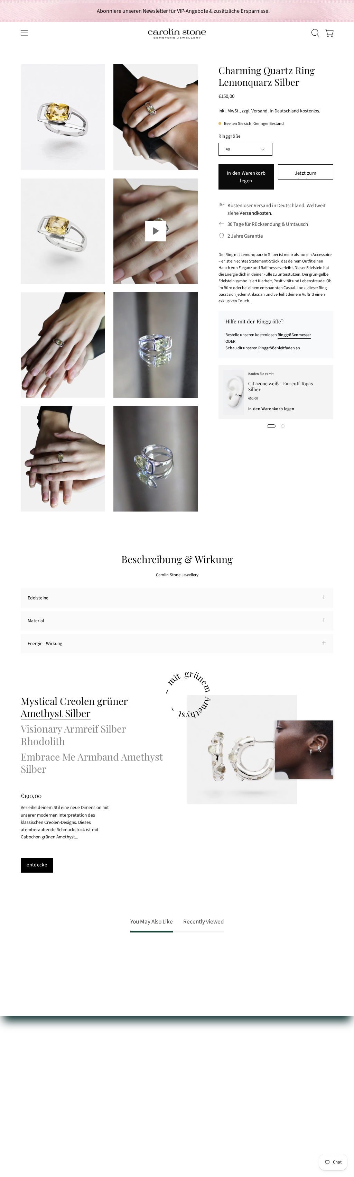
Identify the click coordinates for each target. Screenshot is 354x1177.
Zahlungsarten (35, 1060)
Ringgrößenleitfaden (276, 348)
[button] (314, 33)
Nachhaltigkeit (100, 1077)
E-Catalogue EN (101, 1068)
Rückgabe (30, 1080)
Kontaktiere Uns (37, 1051)
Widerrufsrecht (35, 1089)
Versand (259, 111)
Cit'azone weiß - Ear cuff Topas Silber (281, 386)
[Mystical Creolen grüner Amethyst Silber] (242, 749)
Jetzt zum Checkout (305, 174)
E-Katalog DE (98, 1058)
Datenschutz (33, 1109)
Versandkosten (255, 213)
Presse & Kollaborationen (111, 1087)
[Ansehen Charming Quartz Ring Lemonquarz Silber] (155, 231)
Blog (90, 1106)
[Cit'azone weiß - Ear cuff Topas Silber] (233, 392)
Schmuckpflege (36, 1041)
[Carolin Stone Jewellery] (177, 33)
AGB (25, 1099)
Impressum (32, 1118)
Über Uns (95, 1031)
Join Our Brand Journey (109, 1097)
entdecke (37, 864)
